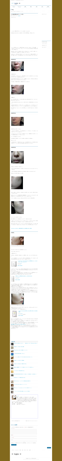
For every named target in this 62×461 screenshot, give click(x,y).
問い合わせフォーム (44, 45)
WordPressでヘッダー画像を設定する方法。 (20, 377)
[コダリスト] (16, 3)
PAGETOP (49, 447)
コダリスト (30, 458)
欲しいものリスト (44, 47)
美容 (14, 11)
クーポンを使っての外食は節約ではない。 (19, 370)
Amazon (19, 265)
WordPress (27, 459)
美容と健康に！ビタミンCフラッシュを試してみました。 (18, 324)
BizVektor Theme (31, 459)
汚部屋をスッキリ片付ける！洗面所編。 (19, 360)
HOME (11, 11)
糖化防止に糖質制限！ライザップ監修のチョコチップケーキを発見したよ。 (24, 367)
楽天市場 (21, 265)
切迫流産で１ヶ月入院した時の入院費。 (19, 346)
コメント (12, 428)
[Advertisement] (24, 24)
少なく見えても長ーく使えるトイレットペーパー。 (20, 384)
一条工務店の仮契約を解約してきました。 (19, 353)
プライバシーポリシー (44, 43)
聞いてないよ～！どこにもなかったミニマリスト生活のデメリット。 (23, 387)
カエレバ (21, 263)
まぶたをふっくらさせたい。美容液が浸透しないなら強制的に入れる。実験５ (21, 228)
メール (12, 437)
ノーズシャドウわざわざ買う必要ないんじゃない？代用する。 (22, 391)
